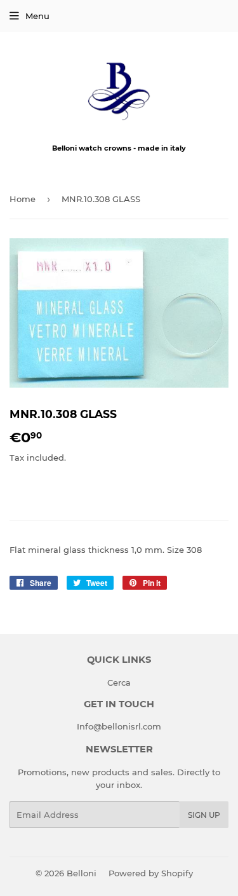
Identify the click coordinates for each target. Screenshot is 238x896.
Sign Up (204, 815)
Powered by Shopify (151, 873)
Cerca (119, 682)
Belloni (81, 873)
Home (23, 199)
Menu (37, 16)
